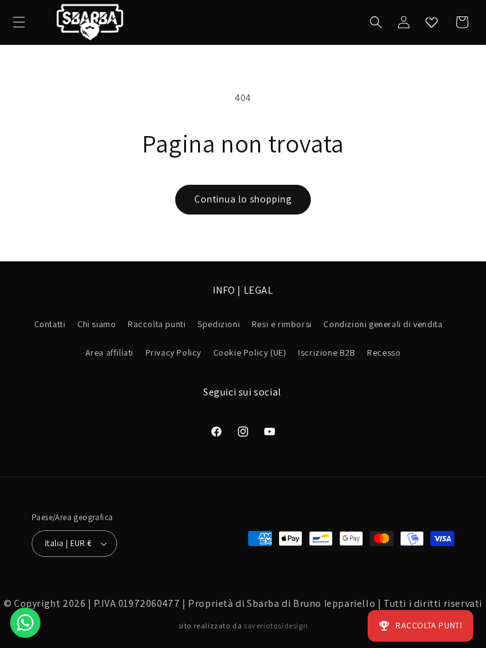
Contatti (50, 324)
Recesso (384, 352)
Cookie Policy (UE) (250, 352)
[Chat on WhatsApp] (25, 623)
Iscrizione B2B (326, 352)
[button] (19, 22)
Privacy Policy (173, 352)
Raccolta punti (156, 324)
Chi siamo (96, 324)
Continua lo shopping (243, 199)
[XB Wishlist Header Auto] (432, 22)
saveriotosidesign (276, 625)
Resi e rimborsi (282, 324)
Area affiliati (109, 352)
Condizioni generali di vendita (382, 324)
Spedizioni (218, 324)
